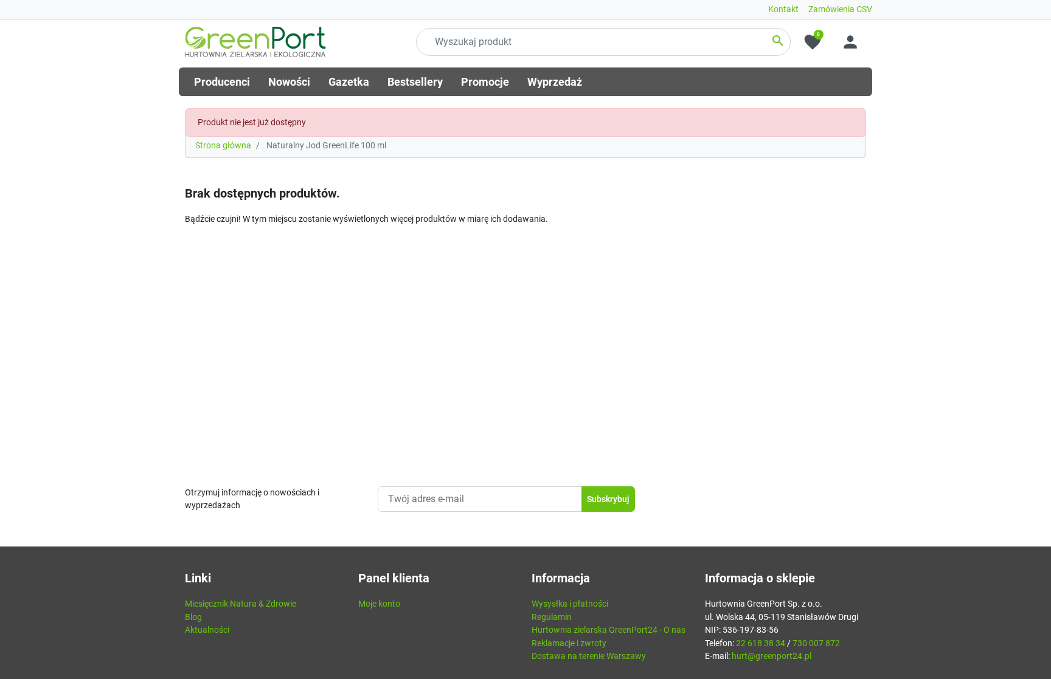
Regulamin (552, 617)
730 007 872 (816, 643)
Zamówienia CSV (840, 9)
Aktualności (207, 630)
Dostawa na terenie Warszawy (589, 656)
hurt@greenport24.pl (771, 656)
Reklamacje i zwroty (569, 643)
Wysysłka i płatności (570, 604)
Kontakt (783, 9)
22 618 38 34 (760, 643)
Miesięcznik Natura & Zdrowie (240, 604)
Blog (193, 617)
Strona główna (223, 145)
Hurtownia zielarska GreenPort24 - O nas (608, 630)
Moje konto (379, 604)
